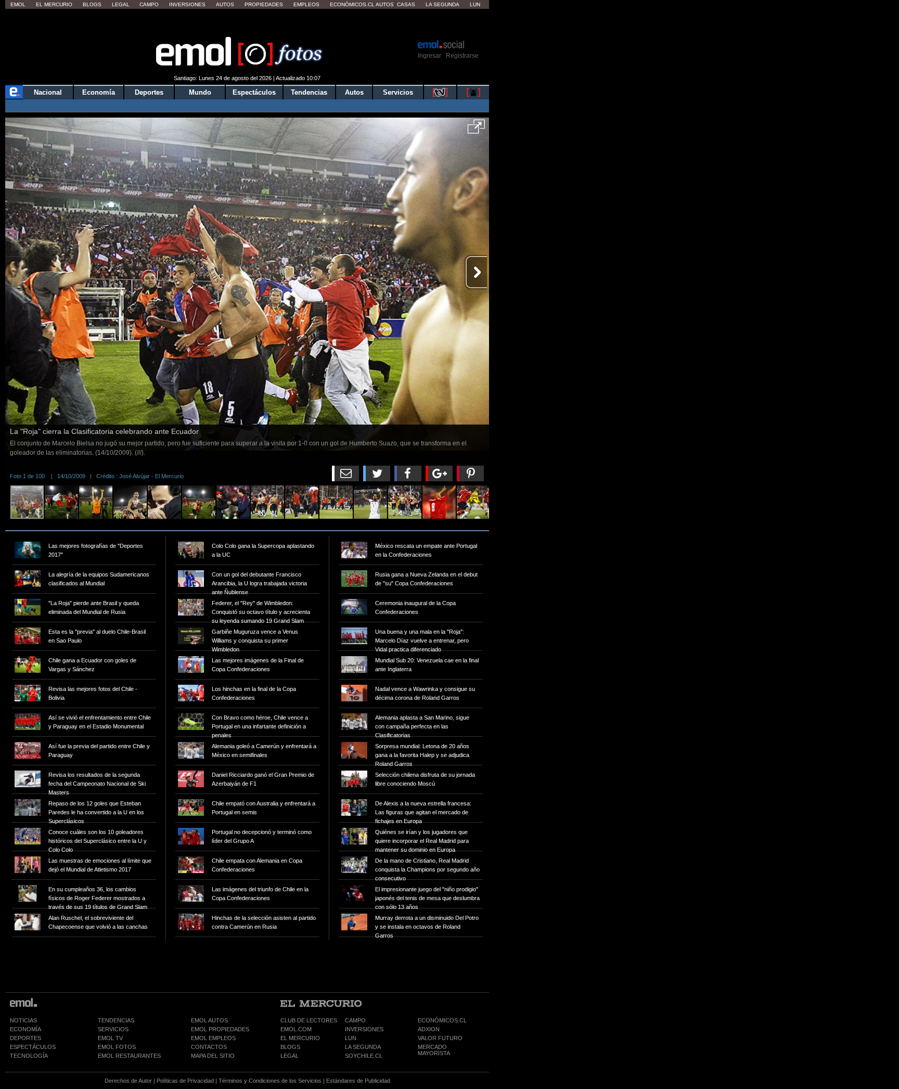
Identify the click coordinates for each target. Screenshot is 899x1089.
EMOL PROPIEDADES (220, 1029)
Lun (475, 4)
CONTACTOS (209, 1047)
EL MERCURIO (300, 1038)
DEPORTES (25, 1038)
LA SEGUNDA (363, 1047)
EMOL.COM (296, 1029)
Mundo (200, 92)
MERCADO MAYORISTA (434, 1050)
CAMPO (355, 1020)
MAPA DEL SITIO (213, 1056)
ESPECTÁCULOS (33, 1047)
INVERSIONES (364, 1029)
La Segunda (442, 4)
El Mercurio (54, 4)
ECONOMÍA (25, 1029)
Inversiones (187, 4)
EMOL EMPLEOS (213, 1038)
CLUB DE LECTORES (308, 1020)
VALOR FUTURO (440, 1038)
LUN (350, 1038)
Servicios (398, 92)
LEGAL (289, 1056)
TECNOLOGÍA (29, 1056)
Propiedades (264, 4)
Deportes (149, 92)
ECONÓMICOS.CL (442, 1020)
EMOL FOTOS (117, 1047)
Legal (121, 4)
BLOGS (290, 1047)
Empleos (306, 4)
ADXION (429, 1029)
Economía (98, 92)
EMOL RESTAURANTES (129, 1056)
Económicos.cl (352, 4)
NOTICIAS (23, 1020)
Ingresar (429, 55)
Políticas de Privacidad (185, 1081)
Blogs (92, 4)
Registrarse (462, 55)
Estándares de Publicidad (358, 1081)
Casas (406, 4)
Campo (149, 4)
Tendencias (309, 92)
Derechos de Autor (128, 1081)
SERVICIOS (113, 1029)
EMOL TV (110, 1038)
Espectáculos (254, 92)
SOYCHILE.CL (363, 1056)
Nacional (48, 92)
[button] (476, 130)
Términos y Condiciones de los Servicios (270, 1081)
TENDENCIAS (116, 1020)
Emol (17, 4)
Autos (225, 4)
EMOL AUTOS (209, 1020)
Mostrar (247, 23)
